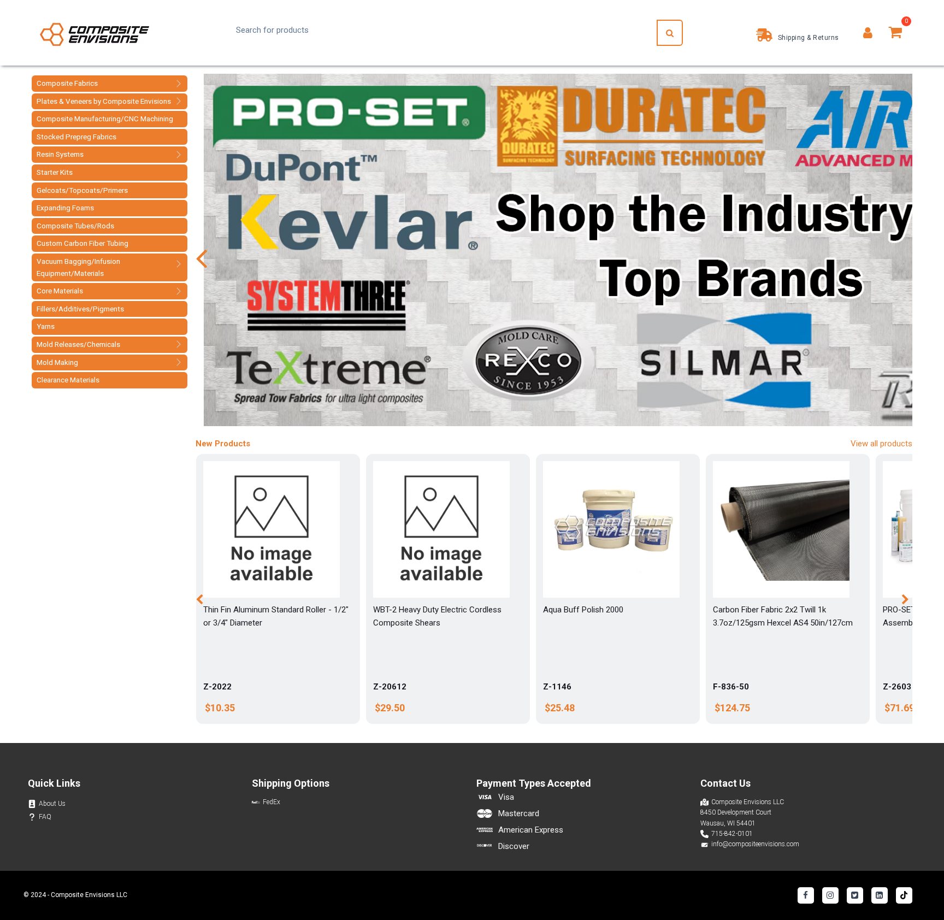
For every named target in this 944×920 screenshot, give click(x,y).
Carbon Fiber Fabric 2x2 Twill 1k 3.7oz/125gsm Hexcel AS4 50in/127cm (783, 616)
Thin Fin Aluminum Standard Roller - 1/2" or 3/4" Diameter (276, 616)
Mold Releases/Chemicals (78, 344)
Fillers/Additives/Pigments (80, 308)
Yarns (46, 326)
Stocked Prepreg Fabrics (76, 136)
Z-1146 (557, 687)
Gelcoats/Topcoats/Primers (82, 190)
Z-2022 (217, 687)
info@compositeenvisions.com (755, 844)
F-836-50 (731, 687)
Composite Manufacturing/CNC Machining (105, 118)
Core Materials (60, 290)
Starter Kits (55, 172)
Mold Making (57, 362)
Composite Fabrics (67, 83)
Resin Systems (60, 154)
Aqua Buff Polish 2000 (583, 610)
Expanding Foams (65, 207)
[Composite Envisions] (94, 33)
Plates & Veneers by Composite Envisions (104, 101)
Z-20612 (389, 687)
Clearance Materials (68, 379)
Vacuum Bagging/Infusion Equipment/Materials (78, 267)
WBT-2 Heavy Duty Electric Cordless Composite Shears (437, 616)
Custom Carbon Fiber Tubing (82, 243)
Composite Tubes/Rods (75, 225)
